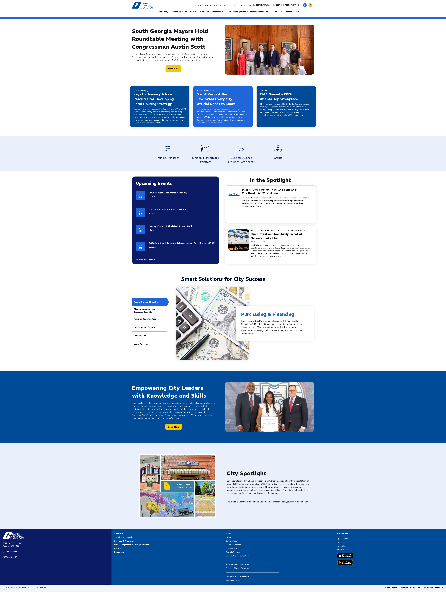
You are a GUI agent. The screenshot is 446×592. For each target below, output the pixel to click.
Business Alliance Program (237, 568)
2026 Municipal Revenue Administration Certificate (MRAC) (182, 243)
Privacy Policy (391, 587)
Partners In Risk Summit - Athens (167, 209)
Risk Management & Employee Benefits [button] (248, 11)
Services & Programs (210, 11)
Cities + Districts (230, 5)
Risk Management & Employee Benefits (132, 544)
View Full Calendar (147, 259)
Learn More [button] (173, 427)
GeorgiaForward (263, 5)
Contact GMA (245, 5)
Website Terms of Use (410, 587)
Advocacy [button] (163, 11)
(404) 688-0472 (10, 551)
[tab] (149, 302)
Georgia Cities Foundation (287, 5)
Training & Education (183, 11)
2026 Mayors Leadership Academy (168, 192)
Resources (291, 11)
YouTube (344, 550)
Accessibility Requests (433, 587)
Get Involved (215, 5)
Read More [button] (173, 68)
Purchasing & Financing (267, 314)
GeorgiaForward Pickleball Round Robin (171, 226)
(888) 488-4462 (10, 557)
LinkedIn (344, 546)
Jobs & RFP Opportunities (237, 564)
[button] (305, 5)
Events (276, 11)
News (205, 5)
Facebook (345, 538)
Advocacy (118, 533)
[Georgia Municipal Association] (142, 5)
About (198, 5)
